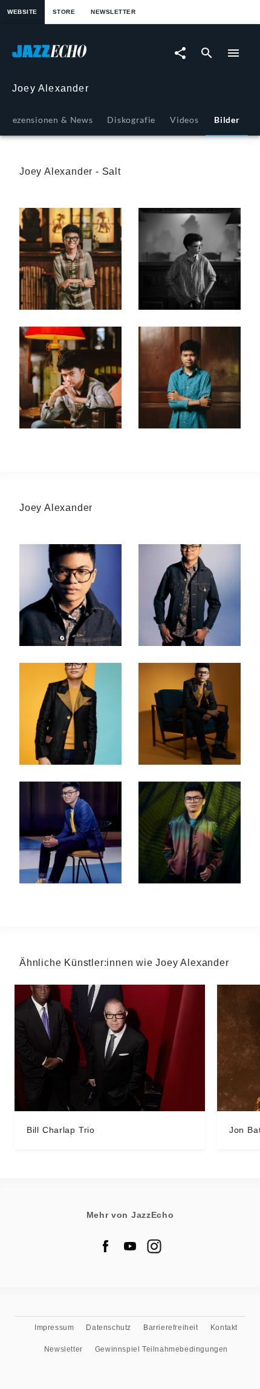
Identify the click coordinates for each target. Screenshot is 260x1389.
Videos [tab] (184, 119)
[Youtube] (130, 1246)
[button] (70, 259)
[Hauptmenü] (233, 53)
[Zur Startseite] (71, 57)
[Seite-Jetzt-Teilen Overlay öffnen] (180, 53)
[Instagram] (154, 1246)
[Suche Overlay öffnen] (207, 53)
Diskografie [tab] (131, 119)
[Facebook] (106, 1246)
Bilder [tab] (226, 119)
